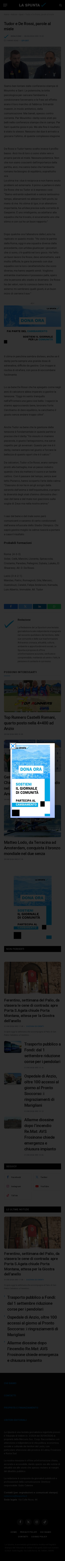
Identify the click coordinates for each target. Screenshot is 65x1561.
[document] (32, 780)
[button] (13, 746)
